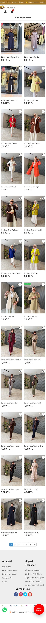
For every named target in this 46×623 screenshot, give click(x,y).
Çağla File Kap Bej (30, 489)
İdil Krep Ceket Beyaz (8, 187)
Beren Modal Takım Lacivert (33, 446)
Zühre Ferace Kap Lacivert (10, 57)
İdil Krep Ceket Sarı (31, 100)
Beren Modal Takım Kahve (10, 446)
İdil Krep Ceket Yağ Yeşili (33, 230)
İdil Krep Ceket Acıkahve (9, 230)
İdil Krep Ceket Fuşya (31, 187)
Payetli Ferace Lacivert (9, 532)
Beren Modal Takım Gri (9, 403)
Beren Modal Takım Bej (32, 359)
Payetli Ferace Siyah (31, 532)
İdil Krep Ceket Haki (31, 316)
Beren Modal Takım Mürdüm (11, 359)
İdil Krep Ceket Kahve (31, 143)
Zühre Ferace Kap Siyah (9, 100)
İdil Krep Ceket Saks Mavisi (10, 273)
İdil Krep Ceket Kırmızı (9, 143)
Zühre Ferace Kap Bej (31, 57)
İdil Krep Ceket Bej (7, 316)
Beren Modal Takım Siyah (10, 489)
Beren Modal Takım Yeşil (32, 403)
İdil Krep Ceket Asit (31, 273)
